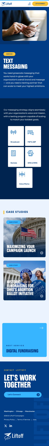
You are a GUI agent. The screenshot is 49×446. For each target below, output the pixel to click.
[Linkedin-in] (10, 426)
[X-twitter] (5, 426)
